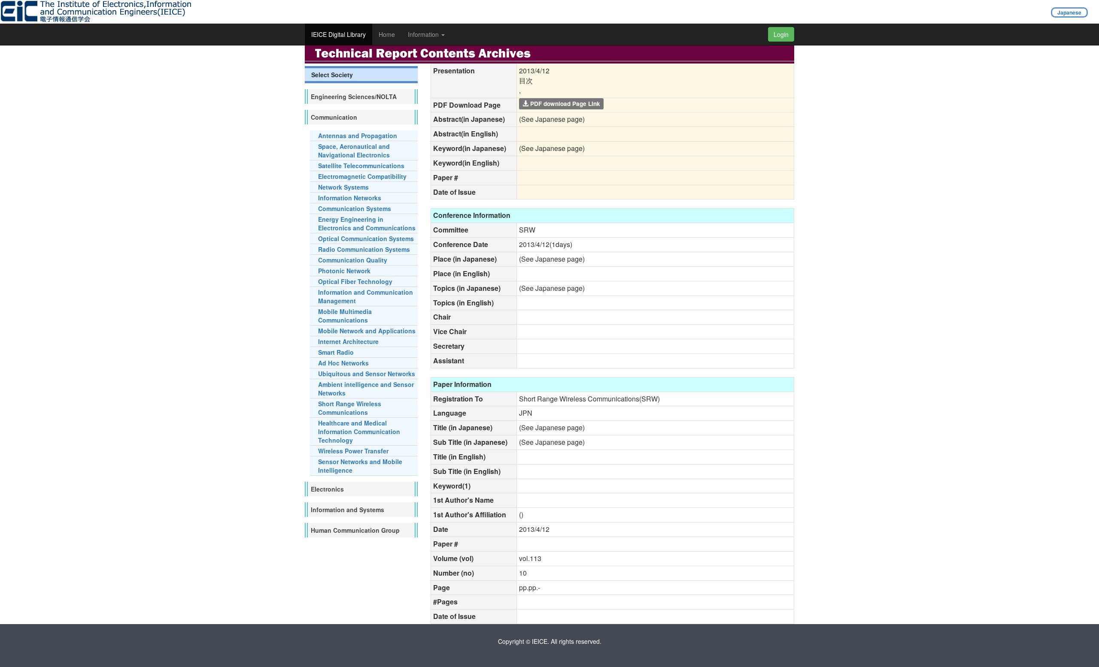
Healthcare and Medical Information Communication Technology (359, 431)
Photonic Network (344, 270)
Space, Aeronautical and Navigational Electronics (354, 150)
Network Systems (343, 187)
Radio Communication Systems (364, 249)
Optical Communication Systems (366, 238)
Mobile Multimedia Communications (345, 315)
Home (387, 34)
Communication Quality (352, 260)
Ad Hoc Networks (343, 363)
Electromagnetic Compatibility (362, 176)
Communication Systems (354, 208)
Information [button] (424, 34)
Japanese (1069, 12)
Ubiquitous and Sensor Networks (366, 373)
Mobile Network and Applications (367, 330)
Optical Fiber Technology (355, 281)
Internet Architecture (348, 341)
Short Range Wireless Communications (349, 407)
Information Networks (349, 197)
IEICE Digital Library (338, 34)
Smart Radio (336, 352)
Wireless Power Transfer (353, 451)
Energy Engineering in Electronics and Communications (367, 223)
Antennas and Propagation (357, 135)
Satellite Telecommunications (361, 165)
